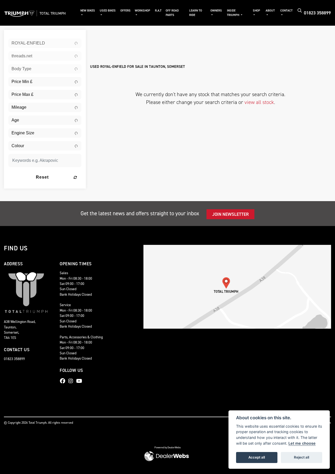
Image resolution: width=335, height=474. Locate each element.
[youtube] (80, 381)
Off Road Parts (172, 13)
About (270, 11)
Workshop (142, 11)
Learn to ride (195, 13)
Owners (216, 11)
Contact (286, 11)
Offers (125, 11)
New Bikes (87, 11)
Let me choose (302, 443)
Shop (256, 11)
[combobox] (44, 43)
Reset (42, 177)
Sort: (98, 35)
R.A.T (158, 11)
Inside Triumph (233, 13)
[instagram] (72, 381)
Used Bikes (108, 11)
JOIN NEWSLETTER (230, 214)
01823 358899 (317, 13)
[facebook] (64, 381)
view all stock (259, 102)
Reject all (301, 457)
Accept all (256, 457)
